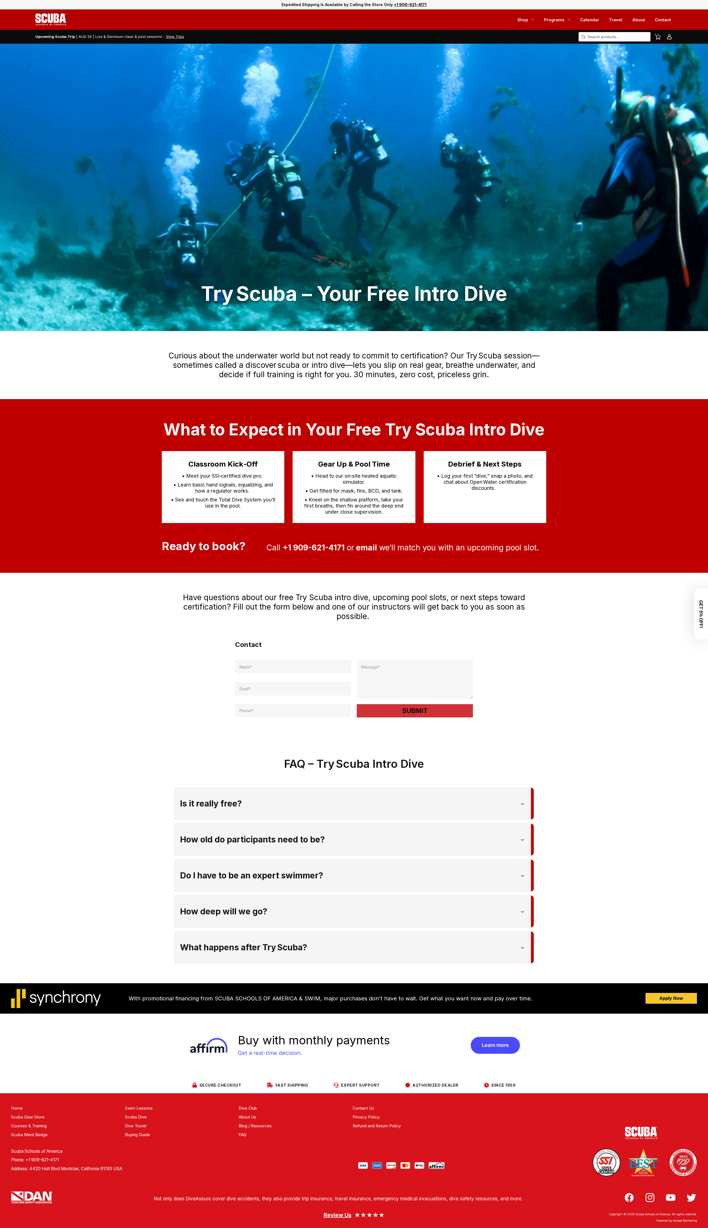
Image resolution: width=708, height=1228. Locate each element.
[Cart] (657, 37)
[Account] (669, 37)
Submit (415, 710)
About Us (247, 1117)
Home (17, 1108)
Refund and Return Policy (377, 1125)
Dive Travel (135, 1125)
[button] (701, 614)
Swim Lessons (139, 1108)
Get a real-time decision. (270, 1053)
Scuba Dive (136, 1117)
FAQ (242, 1134)
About (638, 19)
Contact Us (363, 1108)
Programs (554, 19)
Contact (663, 19)
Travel (615, 19)
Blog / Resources (255, 1125)
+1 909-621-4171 (42, 1159)
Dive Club (248, 1108)
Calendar (589, 19)
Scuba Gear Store (28, 1117)
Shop (522, 19)
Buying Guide (137, 1134)
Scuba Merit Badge (29, 1134)
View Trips (175, 36)
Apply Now (671, 998)
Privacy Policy (366, 1117)
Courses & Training (29, 1125)
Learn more (495, 1045)
